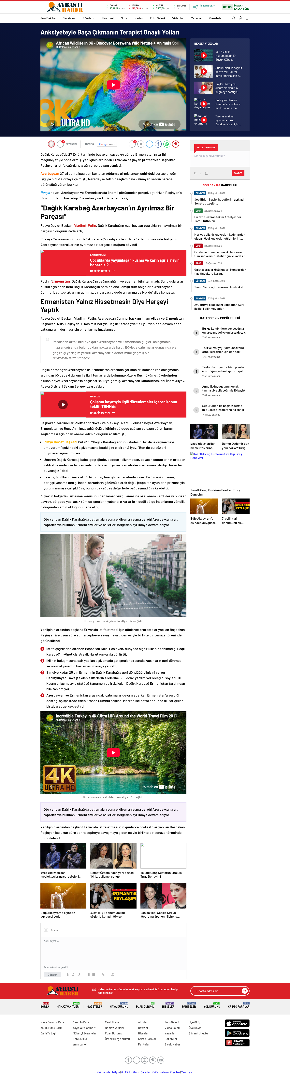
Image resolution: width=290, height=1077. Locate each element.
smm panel (80, 1044)
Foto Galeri (157, 18)
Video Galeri (172, 1028)
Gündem (88, 18)
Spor (124, 18)
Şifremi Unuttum (199, 1033)
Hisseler (168, 1005)
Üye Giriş (194, 1022)
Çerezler (145, 1072)
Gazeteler (216, 18)
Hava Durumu (119, 1005)
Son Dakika (47, 18)
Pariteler (189, 1005)
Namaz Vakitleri (68, 1005)
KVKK (155, 1072)
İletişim (116, 1072)
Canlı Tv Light (49, 1033)
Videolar (178, 18)
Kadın (139, 18)
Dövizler (143, 1028)
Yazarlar (196, 18)
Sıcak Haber (172, 1044)
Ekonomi (107, 18)
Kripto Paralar (239, 1005)
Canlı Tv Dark (81, 1022)
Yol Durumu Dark (51, 1028)
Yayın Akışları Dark (84, 1028)
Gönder (52, 974)
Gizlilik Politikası (130, 1072)
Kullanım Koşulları (170, 1072)
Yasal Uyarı (187, 1072)
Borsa (44, 1005)
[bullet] (93, 974)
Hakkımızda (103, 1072)
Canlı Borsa (112, 1022)
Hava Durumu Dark (52, 1022)
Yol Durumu (212, 1005)
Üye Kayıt (195, 1028)
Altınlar (143, 1022)
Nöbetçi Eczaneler (84, 1033)
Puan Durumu (145, 1005)
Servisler (69, 18)
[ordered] (88, 974)
